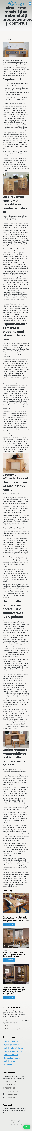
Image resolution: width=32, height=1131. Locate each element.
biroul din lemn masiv (18, 282)
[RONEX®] (16, 3)
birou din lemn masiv (11, 107)
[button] (26, 1127)
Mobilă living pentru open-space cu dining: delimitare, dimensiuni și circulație (14, 954)
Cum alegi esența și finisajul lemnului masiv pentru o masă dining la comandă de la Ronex (16, 919)
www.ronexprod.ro (11, 1094)
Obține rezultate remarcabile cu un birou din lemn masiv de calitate (16, 103)
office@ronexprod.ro (11, 1091)
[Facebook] (16, 1127)
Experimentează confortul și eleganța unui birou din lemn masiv (16, 89)
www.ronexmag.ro (11, 1097)
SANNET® (20, 1125)
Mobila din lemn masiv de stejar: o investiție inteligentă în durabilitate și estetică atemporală (16, 991)
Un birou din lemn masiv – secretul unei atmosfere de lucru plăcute (16, 98)
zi (16, 886)
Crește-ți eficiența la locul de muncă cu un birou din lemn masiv (17, 93)
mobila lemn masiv (16, 1123)
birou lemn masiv (13, 199)
